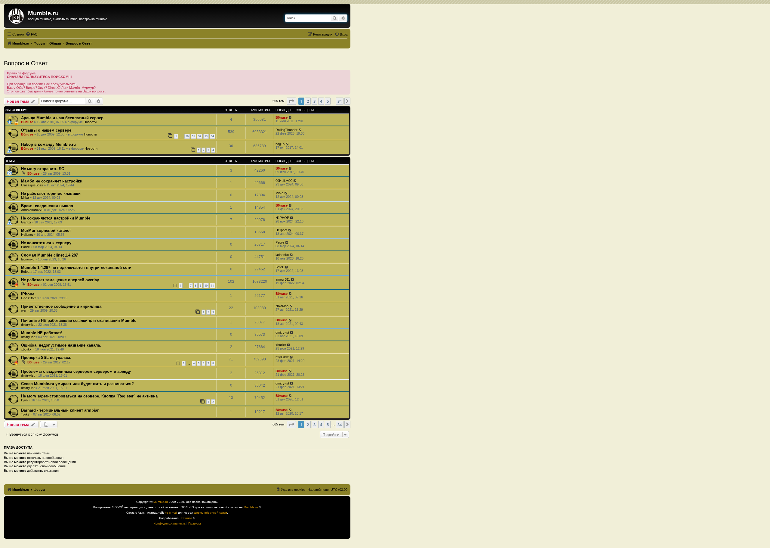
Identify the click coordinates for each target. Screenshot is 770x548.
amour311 (283, 279)
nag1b (280, 144)
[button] (291, 101)
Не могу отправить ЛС (42, 169)
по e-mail (171, 512)
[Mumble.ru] (16, 15)
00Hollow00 (284, 180)
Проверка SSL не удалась (46, 357)
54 (212, 136)
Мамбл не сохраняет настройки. (52, 181)
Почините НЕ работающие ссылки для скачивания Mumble (78, 320)
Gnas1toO (28, 298)
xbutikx (26, 349)
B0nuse (27, 122)
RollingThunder (286, 130)
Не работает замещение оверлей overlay (60, 280)
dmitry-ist (28, 324)
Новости (90, 122)
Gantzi (26, 222)
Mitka (25, 197)
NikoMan (282, 306)
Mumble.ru (160, 501)
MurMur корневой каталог (46, 230)
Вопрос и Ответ (26, 63)
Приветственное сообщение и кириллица (61, 306)
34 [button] (339, 101)
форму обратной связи (210, 512)
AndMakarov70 (32, 210)
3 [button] (314, 101)
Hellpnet (27, 234)
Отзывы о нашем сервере (46, 130)
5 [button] (328, 101)
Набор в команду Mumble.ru (48, 144)
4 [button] (321, 101)
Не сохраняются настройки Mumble (55, 218)
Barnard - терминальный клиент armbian (60, 410)
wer (23, 310)
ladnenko (27, 259)
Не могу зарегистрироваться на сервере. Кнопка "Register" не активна (89, 396)
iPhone (27, 294)
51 (193, 136)
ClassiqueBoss (32, 185)
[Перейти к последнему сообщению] (290, 117)
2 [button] (308, 101)
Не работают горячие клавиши (51, 193)
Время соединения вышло (47, 206)
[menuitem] (32, 34)
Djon (24, 400)
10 (206, 286)
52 (199, 136)
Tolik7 (25, 414)
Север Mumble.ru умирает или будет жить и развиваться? (77, 383)
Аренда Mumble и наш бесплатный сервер (62, 118)
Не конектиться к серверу (46, 243)
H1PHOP (282, 218)
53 (206, 136)
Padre (25, 247)
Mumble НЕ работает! (41, 333)
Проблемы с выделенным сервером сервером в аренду (76, 371)
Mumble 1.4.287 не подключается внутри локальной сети (76, 267)
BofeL (25, 271)
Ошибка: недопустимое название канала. (61, 345)
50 (187, 136)
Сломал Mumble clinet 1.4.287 (49, 255)
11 (212, 286)
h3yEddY (282, 357)
